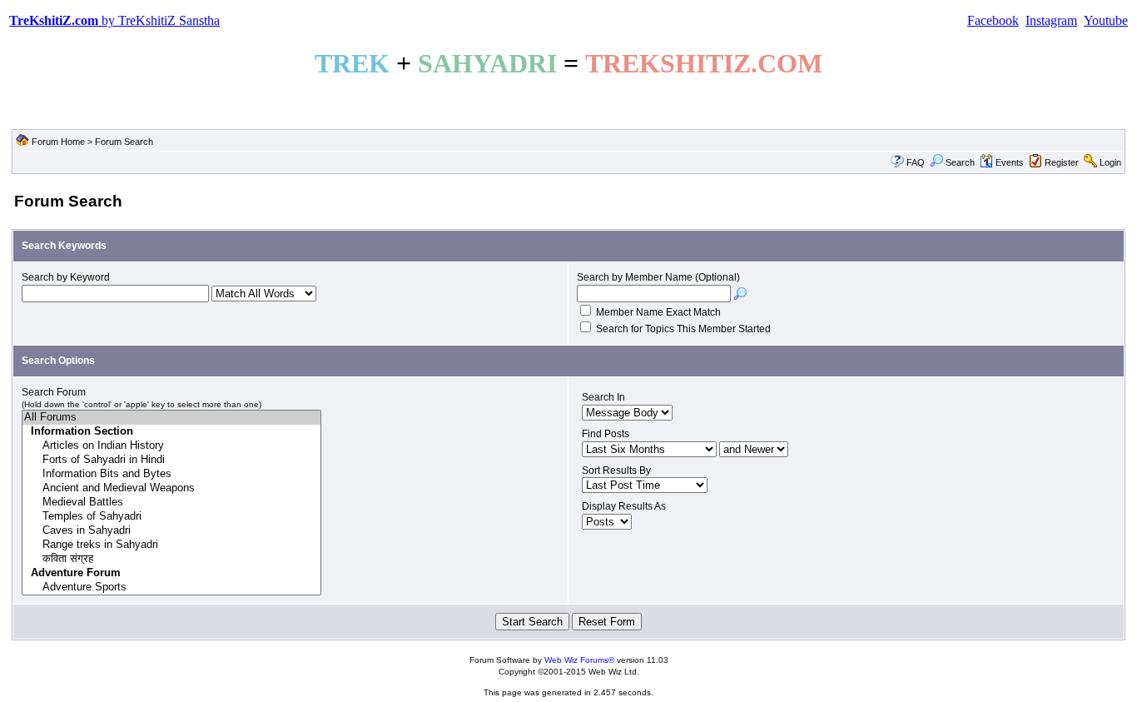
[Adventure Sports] (171, 587)
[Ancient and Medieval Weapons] (171, 488)
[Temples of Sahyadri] (171, 517)
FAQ (915, 162)
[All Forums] (171, 418)
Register (1062, 162)
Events (1009, 162)
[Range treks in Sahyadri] (171, 545)
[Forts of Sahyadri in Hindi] (171, 460)
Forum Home (58, 142)
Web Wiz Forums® (579, 660)
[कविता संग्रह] (171, 559)
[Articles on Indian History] (171, 446)
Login (1110, 162)
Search (960, 162)
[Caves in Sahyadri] (171, 531)
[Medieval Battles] (171, 502)
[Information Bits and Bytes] (171, 474)
